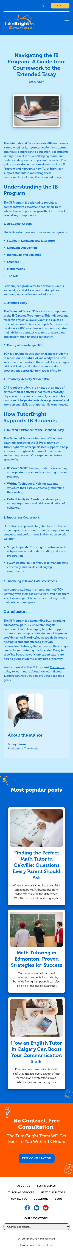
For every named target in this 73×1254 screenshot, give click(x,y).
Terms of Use (45, 1245)
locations (41, 1198)
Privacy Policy (28, 1245)
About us (23, 1185)
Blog (58, 1198)
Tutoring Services (21, 1192)
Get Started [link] (60, 5)
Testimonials (46, 1185)
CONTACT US (19, 1198)
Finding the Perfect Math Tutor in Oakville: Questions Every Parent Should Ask (36, 865)
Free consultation (36, 1158)
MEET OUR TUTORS (53, 1192)
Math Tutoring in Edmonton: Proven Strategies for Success (36, 959)
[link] (44, 5)
